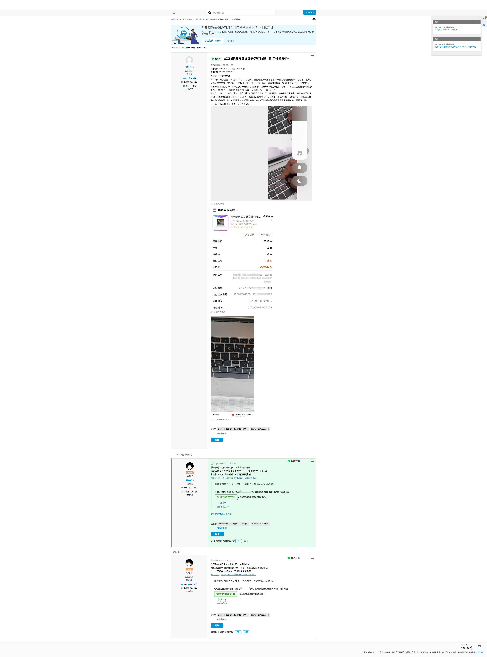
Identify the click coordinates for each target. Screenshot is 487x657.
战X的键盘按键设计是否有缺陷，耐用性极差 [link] (223, 19)
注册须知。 (480, 652)
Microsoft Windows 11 (260, 429)
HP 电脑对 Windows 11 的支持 (445, 30)
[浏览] (173, 13)
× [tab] (480, 18)
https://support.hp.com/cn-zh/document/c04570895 (233, 478)
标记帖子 (189, 89)
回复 (217, 439)
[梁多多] (190, 466)
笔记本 (198, 19)
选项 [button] (314, 19)
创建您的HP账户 (212, 40)
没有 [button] (246, 541)
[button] (312, 56)
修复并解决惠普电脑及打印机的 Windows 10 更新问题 (455, 47)
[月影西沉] (189, 60)
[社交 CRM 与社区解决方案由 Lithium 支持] (466, 647)
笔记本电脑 (187, 19)
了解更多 (230, 41)
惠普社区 (174, 19)
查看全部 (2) (222, 433)
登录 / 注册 (309, 12)
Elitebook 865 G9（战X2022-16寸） (233, 429)
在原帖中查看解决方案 (221, 514)
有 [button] (239, 541)
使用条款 (470, 652)
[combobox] (241, 12)
